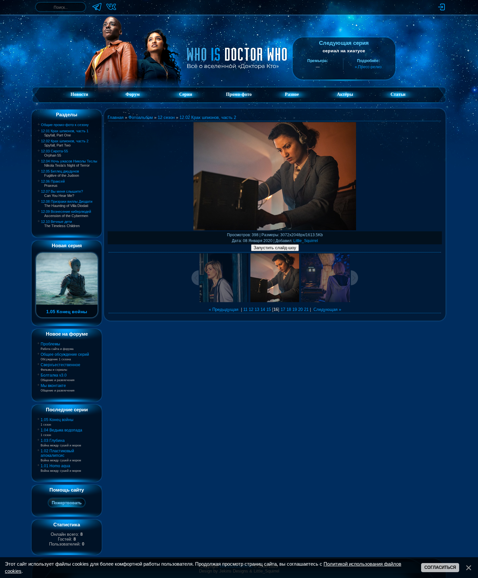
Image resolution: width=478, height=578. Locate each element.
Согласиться (440, 567)
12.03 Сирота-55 (54, 151)
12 (251, 309)
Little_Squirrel (305, 240)
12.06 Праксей (53, 181)
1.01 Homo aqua (55, 466)
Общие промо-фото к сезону (65, 125)
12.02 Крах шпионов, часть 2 (64, 141)
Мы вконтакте (53, 385)
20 (300, 309)
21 (306, 309)
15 (268, 309)
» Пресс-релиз (368, 67)
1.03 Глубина (53, 440)
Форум (133, 94)
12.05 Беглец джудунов (60, 171)
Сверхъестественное (60, 365)
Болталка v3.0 (54, 375)
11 (245, 309)
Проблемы (50, 344)
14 (262, 309)
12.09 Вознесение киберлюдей (66, 211)
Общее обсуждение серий (65, 354)
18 (288, 309)
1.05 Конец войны (57, 419)
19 (294, 309)
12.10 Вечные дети (56, 222)
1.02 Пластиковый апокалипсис (57, 453)
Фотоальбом (140, 117)
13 (257, 309)
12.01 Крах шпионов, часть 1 (64, 131)
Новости (79, 94)
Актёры (345, 94)
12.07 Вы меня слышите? (62, 191)
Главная (116, 117)
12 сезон (166, 117)
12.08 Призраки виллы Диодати (66, 201)
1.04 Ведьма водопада (61, 430)
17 (283, 309)
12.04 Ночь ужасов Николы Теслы (69, 161)
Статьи (398, 94)
